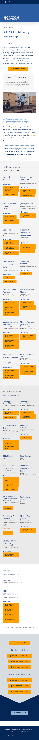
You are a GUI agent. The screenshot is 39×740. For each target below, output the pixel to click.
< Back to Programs (8, 27)
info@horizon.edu (14, 732)
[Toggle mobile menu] (35, 19)
